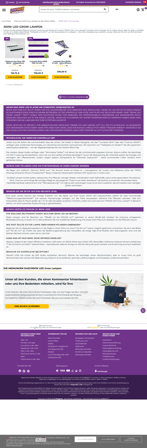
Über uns (24, 340)
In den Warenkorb (15, 77)
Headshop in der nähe (29, 348)
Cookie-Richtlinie (109, 345)
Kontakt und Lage (28, 343)
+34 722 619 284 (24, 2)
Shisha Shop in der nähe (30, 359)
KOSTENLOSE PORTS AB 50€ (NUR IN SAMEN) (56, 3)
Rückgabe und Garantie (84, 338)
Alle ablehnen (108, 439)
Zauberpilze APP (54, 357)
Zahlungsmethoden (83, 349)
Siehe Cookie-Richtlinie (14, 445)
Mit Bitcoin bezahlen (83, 352)
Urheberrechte (108, 356)
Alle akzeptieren (85, 439)
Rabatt (50, 344)
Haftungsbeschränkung (112, 348)
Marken (51, 352)
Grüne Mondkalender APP (58, 355)
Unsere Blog (53, 341)
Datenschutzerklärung (112, 343)
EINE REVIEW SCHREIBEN (27, 306)
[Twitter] (24, 371)
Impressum (107, 340)
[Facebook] (20, 371)
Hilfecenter (79, 346)
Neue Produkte (54, 338)
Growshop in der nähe (29, 345)
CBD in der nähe (27, 351)
